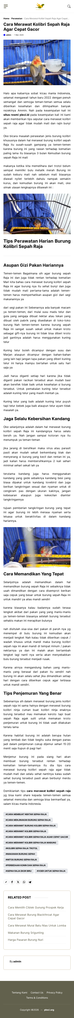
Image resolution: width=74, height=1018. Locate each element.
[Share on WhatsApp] (24, 882)
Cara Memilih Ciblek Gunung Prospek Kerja (36, 907)
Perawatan (16, 18)
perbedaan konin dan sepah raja (26, 865)
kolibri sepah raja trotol (22, 848)
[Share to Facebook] (12, 882)
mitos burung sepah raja (22, 859)
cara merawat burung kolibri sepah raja (31, 825)
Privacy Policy (54, 992)
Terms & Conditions (37, 997)
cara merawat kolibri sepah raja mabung (31, 842)
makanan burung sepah (21, 854)
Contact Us (37, 992)
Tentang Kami (19, 992)
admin (8, 35)
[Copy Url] (6, 882)
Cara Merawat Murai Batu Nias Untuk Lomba (37, 925)
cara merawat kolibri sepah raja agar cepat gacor (37, 837)
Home (6, 18)
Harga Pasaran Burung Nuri (25, 939)
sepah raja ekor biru (19, 871)
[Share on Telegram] (30, 882)
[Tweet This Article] (18, 882)
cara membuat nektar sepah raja (27, 814)
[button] (69, 6)
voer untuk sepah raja (51, 871)
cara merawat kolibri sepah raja (26, 831)
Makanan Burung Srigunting (26, 932)
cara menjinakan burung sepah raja (29, 820)
